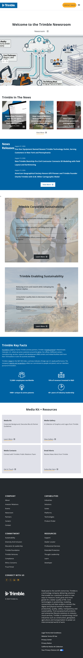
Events (7, 509)
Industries (48, 500)
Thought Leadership (52, 554)
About (7, 500)
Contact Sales (69, 5)
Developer (48, 563)
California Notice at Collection (52, 647)
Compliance (9, 559)
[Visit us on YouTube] (18, 580)
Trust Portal (9, 567)
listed (10, 361)
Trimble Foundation (12, 550)
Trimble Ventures (11, 554)
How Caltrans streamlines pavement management (69, 120)
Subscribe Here (50, 469)
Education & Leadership (14, 546)
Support (47, 538)
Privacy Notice (47, 643)
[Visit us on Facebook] (6, 580)
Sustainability (10, 538)
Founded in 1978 (7, 350)
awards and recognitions (17, 363)
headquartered (50, 350)
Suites (47, 509)
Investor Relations (11, 504)
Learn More (40, 257)
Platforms (48, 513)
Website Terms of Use (49, 636)
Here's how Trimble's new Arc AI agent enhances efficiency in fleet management (14, 119)
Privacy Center (47, 640)
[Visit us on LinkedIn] (14, 580)
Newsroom (9, 513)
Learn (47, 559)
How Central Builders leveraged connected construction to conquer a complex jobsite (41, 119)
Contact (8, 525)
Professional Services (52, 546)
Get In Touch (8, 469)
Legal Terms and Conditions (51, 633)
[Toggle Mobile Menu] (79, 5)
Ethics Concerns (11, 563)
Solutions (48, 504)
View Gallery (48, 439)
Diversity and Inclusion (13, 542)
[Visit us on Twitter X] (10, 580)
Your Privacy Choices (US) (50, 650)
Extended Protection (52, 550)
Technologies (49, 517)
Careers (8, 521)
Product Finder (50, 521)
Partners (8, 517)
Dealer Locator (50, 542)
